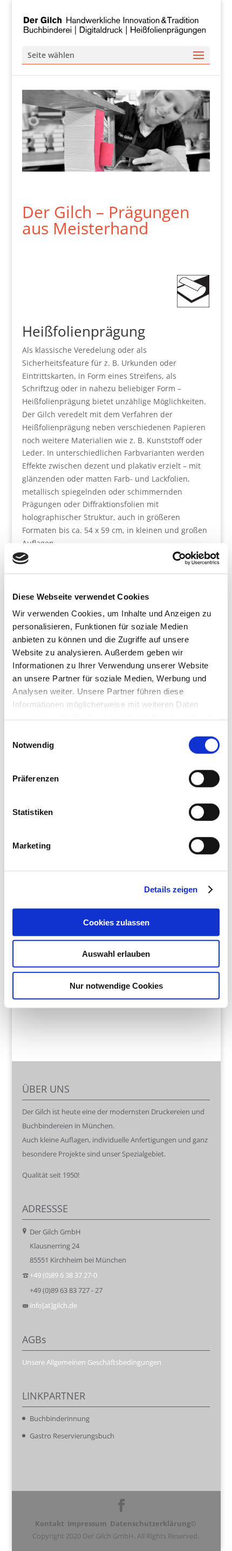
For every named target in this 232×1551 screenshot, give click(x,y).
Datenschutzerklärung (150, 1523)
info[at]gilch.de (53, 1305)
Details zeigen (170, 889)
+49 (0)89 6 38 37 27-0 (63, 1275)
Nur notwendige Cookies (116, 985)
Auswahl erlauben (116, 953)
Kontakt (49, 1523)
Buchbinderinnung (60, 1418)
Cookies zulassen (116, 921)
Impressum (87, 1523)
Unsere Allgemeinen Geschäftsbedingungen (91, 1362)
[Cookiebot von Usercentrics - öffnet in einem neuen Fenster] (172, 558)
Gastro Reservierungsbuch (72, 1436)
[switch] (204, 778)
